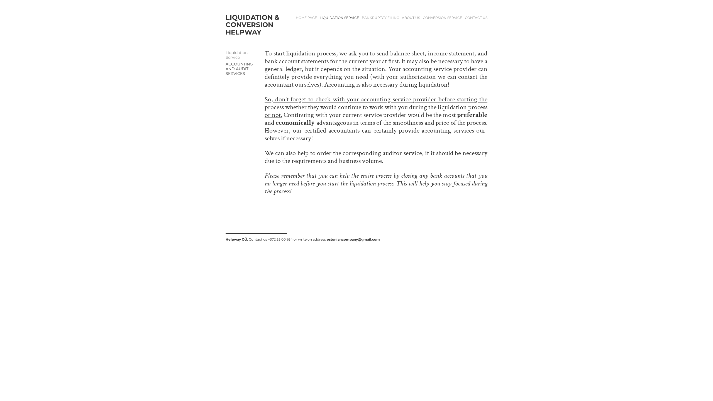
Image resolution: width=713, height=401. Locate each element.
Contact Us (476, 17)
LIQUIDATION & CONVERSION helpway (253, 25)
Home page (306, 17)
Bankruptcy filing (380, 17)
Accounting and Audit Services (239, 69)
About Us (411, 17)
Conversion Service (442, 17)
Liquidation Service (339, 17)
